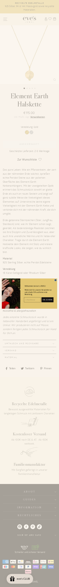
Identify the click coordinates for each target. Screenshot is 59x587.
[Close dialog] (55, 280)
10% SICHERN (47, 300)
